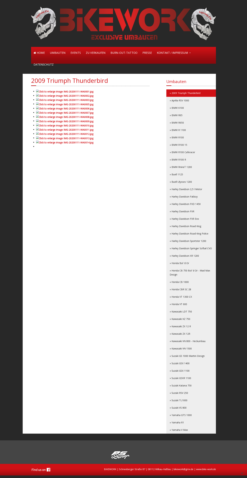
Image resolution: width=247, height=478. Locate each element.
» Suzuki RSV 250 (179, 392)
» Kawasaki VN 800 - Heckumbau (187, 341)
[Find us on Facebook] (41, 469)
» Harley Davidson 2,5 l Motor (186, 189)
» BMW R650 (177, 122)
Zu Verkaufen (96, 53)
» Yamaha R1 (177, 422)
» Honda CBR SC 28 (180, 289)
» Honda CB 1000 (179, 282)
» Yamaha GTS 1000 (181, 415)
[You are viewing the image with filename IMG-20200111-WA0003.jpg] (64, 99)
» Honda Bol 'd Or (179, 263)
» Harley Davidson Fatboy (184, 196)
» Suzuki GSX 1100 (180, 370)
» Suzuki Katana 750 (181, 385)
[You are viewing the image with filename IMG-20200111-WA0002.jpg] (64, 95)
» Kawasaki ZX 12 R (180, 326)
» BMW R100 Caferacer (182, 152)
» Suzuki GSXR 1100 (180, 378)
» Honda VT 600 (178, 304)
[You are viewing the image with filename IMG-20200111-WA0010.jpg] (64, 125)
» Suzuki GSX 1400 (180, 363)
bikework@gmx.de (183, 469)
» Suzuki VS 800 (178, 407)
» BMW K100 (177, 107)
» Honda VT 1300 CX (181, 296)
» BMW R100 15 (178, 144)
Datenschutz (44, 64)
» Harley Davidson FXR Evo (184, 218)
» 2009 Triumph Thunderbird (185, 93)
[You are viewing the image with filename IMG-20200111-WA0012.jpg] (64, 133)
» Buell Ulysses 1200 (181, 181)
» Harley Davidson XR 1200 (184, 255)
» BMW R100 (177, 137)
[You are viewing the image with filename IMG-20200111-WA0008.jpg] (64, 116)
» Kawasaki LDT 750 (181, 311)
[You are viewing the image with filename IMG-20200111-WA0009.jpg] (64, 121)
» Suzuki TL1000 (178, 400)
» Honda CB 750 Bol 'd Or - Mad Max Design (190, 272)
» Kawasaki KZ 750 (180, 319)
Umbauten (58, 53)
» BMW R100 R (178, 159)
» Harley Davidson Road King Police (189, 233)
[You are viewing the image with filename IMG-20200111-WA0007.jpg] (64, 112)
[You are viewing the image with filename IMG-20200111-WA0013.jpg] (64, 138)
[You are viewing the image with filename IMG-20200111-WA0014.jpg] (64, 142)
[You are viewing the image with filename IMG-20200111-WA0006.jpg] (64, 108)
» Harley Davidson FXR (182, 211)
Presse (147, 53)
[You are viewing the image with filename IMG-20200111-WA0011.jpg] (64, 129)
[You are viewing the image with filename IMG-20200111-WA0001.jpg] (64, 91)
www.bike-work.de (206, 469)
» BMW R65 (176, 115)
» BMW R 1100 (178, 130)
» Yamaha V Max (179, 429)
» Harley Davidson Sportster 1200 (188, 241)
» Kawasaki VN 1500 (181, 348)
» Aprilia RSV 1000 (179, 100)
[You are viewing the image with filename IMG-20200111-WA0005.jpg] (64, 104)
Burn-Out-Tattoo (124, 53)
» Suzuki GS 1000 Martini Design (187, 355)
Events (76, 53)
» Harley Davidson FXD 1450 (185, 204)
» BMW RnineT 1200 (181, 167)
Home (40, 53)
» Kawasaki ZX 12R (180, 333)
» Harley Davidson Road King (185, 226)
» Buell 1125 (176, 174)
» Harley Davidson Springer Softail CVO (191, 248)
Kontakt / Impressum (172, 53)
